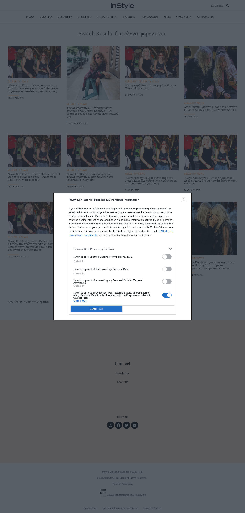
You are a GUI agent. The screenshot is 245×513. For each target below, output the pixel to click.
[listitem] (122, 249)
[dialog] (122, 256)
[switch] (167, 256)
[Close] (184, 200)
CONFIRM (96, 308)
